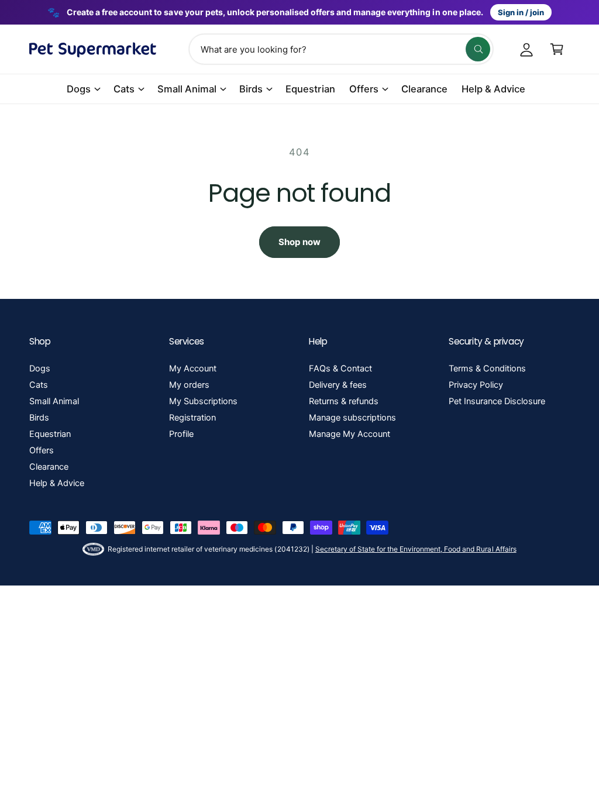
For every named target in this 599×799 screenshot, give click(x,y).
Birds (39, 417)
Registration (192, 417)
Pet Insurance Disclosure (497, 401)
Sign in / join (521, 12)
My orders (189, 385)
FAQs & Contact (340, 368)
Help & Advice (56, 483)
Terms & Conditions (487, 368)
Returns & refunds (343, 401)
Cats (38, 385)
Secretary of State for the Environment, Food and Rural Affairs (416, 549)
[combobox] (341, 49)
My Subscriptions (203, 401)
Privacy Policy (476, 385)
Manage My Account (349, 434)
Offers (41, 450)
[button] (557, 49)
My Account (192, 368)
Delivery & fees (338, 385)
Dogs (39, 368)
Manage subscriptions (352, 417)
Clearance (48, 467)
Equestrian (50, 434)
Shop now (299, 241)
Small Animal (54, 401)
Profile (181, 434)
